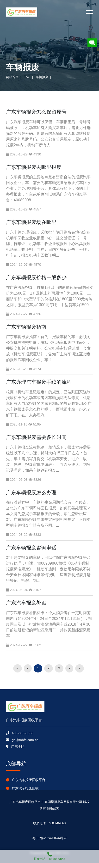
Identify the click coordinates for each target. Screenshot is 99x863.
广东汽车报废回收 (25, 788)
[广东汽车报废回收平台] (21, 12)
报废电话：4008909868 (49, 859)
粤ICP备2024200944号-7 (49, 838)
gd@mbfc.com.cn (25, 740)
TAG (27, 77)
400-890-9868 (22, 733)
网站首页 (12, 77)
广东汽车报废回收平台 (28, 780)
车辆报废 (42, 77)
